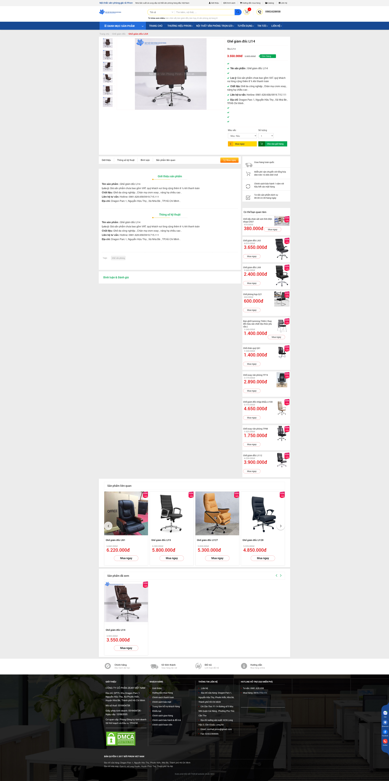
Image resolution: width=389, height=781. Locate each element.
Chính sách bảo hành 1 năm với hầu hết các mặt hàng (269, 185)
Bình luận (145, 159)
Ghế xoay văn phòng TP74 (255, 375)
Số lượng (262, 130)
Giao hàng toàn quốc (264, 162)
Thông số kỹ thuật (125, 159)
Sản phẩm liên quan (165, 159)
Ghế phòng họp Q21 (252, 294)
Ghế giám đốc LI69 (252, 267)
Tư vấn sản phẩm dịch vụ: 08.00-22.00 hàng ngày (266, 196)
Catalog (270, 3)
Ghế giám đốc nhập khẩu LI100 (258, 401)
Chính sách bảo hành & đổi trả (166, 720)
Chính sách (230, 3)
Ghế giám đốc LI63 (252, 240)
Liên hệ (284, 3)
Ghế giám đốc (119, 34)
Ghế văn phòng (118, 258)
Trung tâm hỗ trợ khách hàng (166, 706)
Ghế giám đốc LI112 (252, 455)
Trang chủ (104, 34)
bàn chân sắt (171, 18)
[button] (121, 71)
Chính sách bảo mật (161, 701)
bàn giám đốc (183, 18)
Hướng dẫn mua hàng (251, 3)
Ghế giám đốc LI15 (161, 540)
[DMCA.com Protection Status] (121, 738)
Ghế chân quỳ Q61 (251, 348)
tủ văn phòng (202, 18)
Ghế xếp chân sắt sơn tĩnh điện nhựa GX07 (257, 220)
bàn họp (192, 18)
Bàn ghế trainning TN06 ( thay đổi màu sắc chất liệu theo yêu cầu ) (257, 324)
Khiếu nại (156, 711)
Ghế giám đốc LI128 (253, 540)
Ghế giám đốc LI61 (115, 540)
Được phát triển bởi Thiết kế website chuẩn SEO (194, 774)
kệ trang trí (213, 18)
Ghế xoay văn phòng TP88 (255, 428)
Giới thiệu (215, 3)
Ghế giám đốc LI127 (207, 540)
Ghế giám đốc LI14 (115, 629)
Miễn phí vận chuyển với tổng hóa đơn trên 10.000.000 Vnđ (270, 173)
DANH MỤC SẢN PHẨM (120, 26)
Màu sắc (232, 130)
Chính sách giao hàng (162, 715)
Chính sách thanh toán (163, 697)
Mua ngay (231, 159)
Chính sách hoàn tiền (162, 724)
